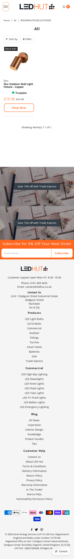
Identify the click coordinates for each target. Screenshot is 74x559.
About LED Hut (34, 461)
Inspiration (34, 425)
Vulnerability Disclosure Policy (34, 499)
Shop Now (19, 107)
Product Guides (34, 439)
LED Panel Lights (34, 383)
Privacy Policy (34, 480)
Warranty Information (34, 485)
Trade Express (34, 361)
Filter (29, 39)
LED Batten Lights (34, 402)
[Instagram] (41, 530)
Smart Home (34, 347)
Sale (34, 356)
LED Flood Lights (34, 388)
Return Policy (34, 475)
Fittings (34, 337)
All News (34, 420)
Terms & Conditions (34, 466)
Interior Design (34, 429)
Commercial (34, 328)
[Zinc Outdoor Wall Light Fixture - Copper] (19, 61)
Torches (34, 342)
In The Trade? (34, 489)
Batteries (34, 351)
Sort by (13, 39)
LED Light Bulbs (34, 319)
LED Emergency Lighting (34, 407)
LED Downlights (34, 379)
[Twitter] (36, 530)
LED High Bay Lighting (34, 374)
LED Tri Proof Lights (34, 397)
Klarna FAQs (34, 494)
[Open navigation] (6, 6)
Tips (34, 443)
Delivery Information (34, 471)
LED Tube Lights (34, 393)
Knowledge (34, 434)
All (15, 20)
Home (7, 20)
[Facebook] (32, 530)
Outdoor (34, 333)
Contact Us (34, 457)
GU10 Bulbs (34, 323)
